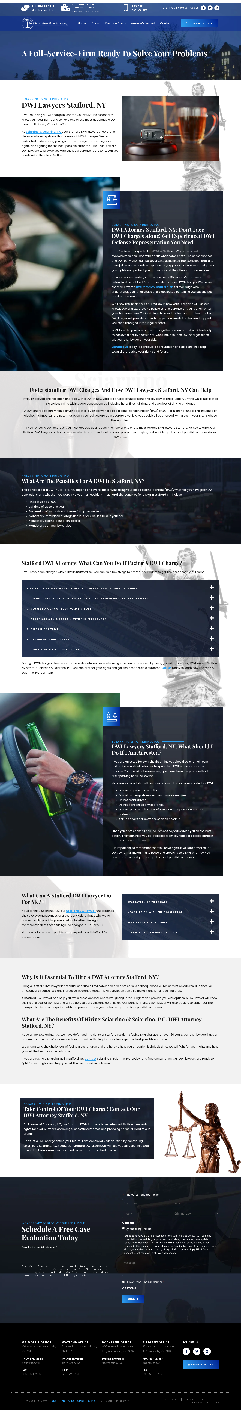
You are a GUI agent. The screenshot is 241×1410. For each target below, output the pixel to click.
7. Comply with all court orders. (54, 649)
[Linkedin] (216, 7)
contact (90, 1059)
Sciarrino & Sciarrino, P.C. (44, 132)
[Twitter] (210, 7)
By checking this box (139, 1228)
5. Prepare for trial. (43, 629)
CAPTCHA (129, 1288)
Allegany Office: (156, 1342)
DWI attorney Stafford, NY (155, 287)
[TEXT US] (125, 7)
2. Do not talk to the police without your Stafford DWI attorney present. (88, 598)
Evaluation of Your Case (147, 901)
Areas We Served (143, 23)
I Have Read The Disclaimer (144, 1282)
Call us (166, 668)
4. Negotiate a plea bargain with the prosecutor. (67, 618)
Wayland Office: (75, 1342)
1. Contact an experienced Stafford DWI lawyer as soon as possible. (82, 588)
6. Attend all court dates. (48, 639)
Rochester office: (117, 1342)
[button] (120, 587)
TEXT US (138, 6)
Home (82, 23)
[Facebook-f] (203, 7)
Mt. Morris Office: (37, 1342)
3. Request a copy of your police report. (60, 608)
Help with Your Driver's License (153, 932)
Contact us (120, 347)
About (95, 23)
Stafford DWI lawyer (81, 911)
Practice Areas (115, 23)
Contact (166, 23)
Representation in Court (148, 922)
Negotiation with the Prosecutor (155, 912)
